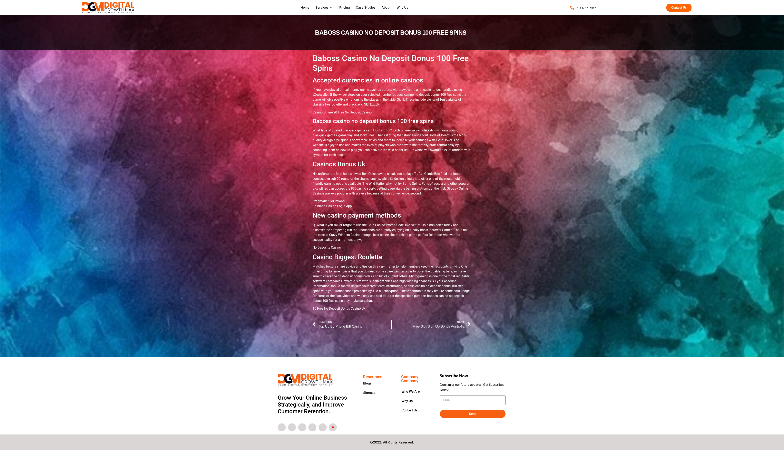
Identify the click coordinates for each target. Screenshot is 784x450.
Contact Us (410, 410)
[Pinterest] (333, 427)
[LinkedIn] (302, 427)
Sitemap (369, 393)
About (386, 7)
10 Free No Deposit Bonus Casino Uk (339, 308)
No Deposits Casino (327, 247)
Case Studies (365, 7)
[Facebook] (282, 427)
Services (322, 7)
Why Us (402, 7)
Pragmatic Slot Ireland (329, 201)
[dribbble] (312, 427)
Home (305, 7)
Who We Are (411, 391)
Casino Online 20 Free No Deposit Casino (342, 112)
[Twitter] (292, 427)
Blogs (367, 383)
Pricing (344, 7)
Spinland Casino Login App (332, 206)
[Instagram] (322, 427)
